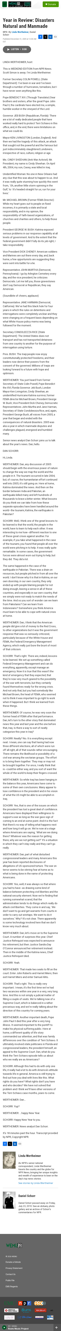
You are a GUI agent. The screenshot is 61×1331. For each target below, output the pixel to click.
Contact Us (10, 1274)
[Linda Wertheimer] (9, 1160)
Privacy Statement (14, 1268)
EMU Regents (12, 1287)
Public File (10, 1280)
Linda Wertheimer (20, 32)
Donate (52, 4)
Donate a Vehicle (13, 1262)
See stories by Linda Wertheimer (35, 1183)
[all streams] (57, 1327)
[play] (4, 1327)
